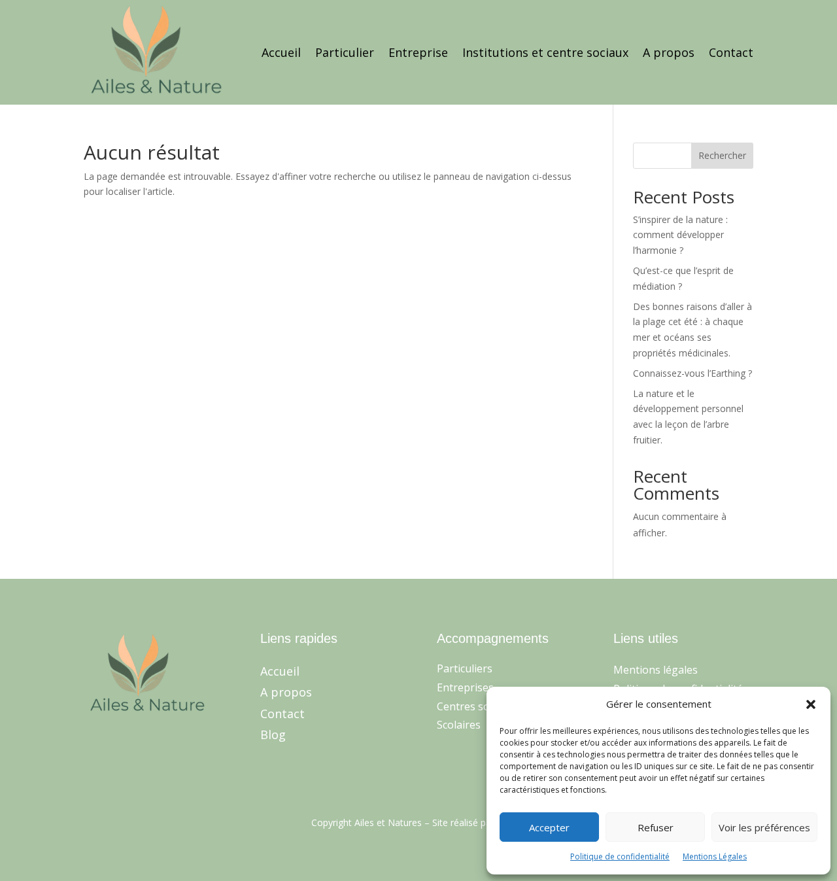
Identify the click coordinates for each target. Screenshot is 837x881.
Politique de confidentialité (620, 856)
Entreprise (418, 52)
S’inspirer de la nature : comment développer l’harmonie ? (680, 235)
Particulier (344, 52)
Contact (731, 52)
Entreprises (465, 687)
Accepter (549, 827)
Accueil (281, 52)
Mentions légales (655, 670)
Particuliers (464, 668)
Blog (273, 734)
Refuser (656, 827)
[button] (810, 704)
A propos (668, 52)
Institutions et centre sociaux (545, 52)
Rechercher (722, 155)
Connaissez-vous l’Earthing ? (692, 373)
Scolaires (459, 724)
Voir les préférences (764, 827)
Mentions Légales (715, 856)
